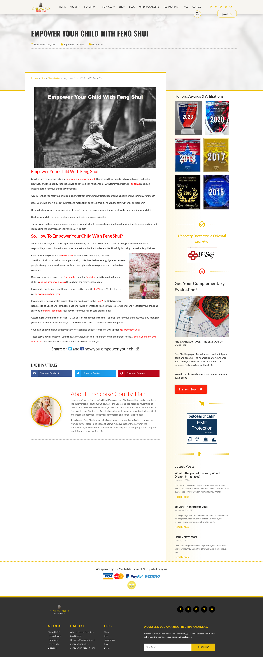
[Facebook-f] (180, 609)
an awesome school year (47, 293)
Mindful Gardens (149, 6)
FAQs (185, 6)
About (73, 6)
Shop (122, 6)
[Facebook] (211, 7)
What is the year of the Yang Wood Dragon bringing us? (197, 474)
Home (62, 6)
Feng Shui (89, 6)
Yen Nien (90, 276)
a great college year (129, 329)
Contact (197, 6)
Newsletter (97, 44)
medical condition (52, 310)
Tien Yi (99, 300)
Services (107, 6)
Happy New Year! (186, 536)
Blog (132, 6)
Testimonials (171, 6)
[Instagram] (226, 7)
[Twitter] (216, 7)
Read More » (182, 496)
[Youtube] (231, 7)
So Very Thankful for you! (191, 506)
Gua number (66, 255)
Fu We (97, 288)
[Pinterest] (221, 7)
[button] (51, 373)
